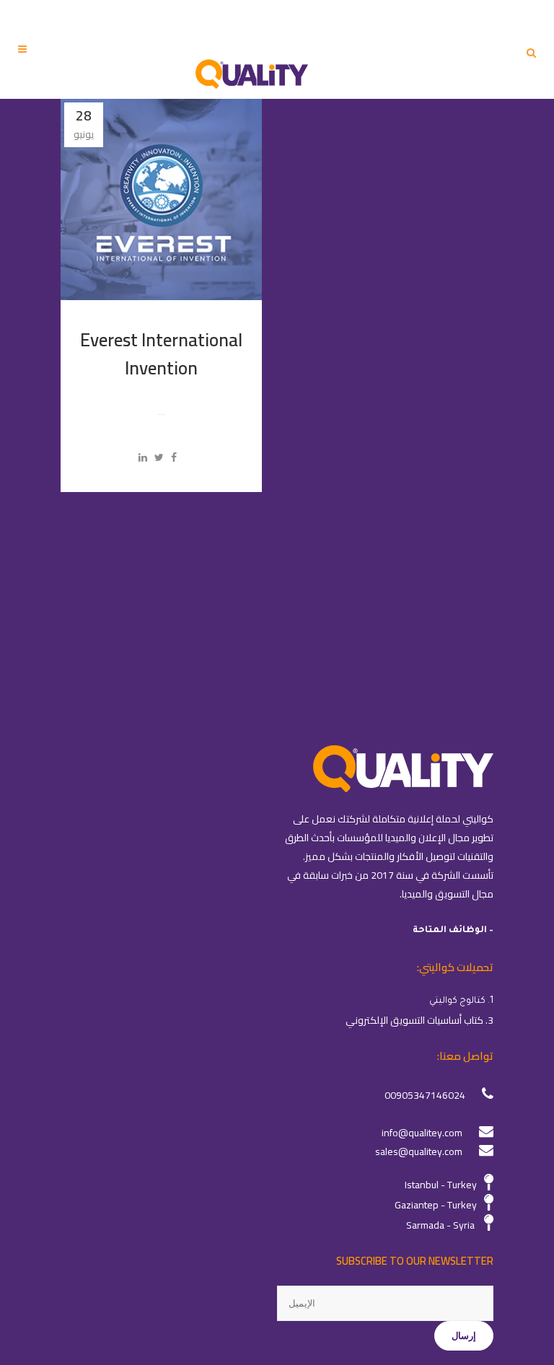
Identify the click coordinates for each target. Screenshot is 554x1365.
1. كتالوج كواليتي (461, 1001)
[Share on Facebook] (174, 457)
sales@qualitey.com (418, 1151)
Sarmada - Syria (440, 1225)
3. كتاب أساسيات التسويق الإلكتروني (419, 1020)
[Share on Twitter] (159, 457)
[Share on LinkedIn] (142, 457)
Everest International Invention (161, 353)
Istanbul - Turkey (441, 1184)
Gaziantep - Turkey (436, 1204)
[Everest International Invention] (161, 199)
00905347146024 (424, 1095)
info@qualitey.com (422, 1132)
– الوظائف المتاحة (453, 931)
